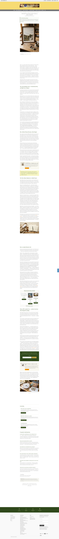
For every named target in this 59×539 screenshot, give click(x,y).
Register (55, 0)
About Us (42, 10)
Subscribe (42, 525)
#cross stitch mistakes (24, 484)
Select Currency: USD (4, 0)
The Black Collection (22, 524)
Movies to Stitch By (38, 10)
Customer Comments (32, 10)
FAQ (45, 10)
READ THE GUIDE (23, 427)
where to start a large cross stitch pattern (27, 125)
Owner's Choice (21, 526)
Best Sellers (21, 516)
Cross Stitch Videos (22, 531)
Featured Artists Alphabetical (23, 533)
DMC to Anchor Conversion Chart (23, 523)
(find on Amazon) (34, 347)
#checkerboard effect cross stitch (32, 483)
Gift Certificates (49, 0)
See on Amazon (27, 369)
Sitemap (11, 520)
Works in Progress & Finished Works (24, 518)
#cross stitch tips (29, 484)
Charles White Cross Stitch (23, 529)
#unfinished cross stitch (34, 484)
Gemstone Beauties (22, 525)
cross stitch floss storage (33, 331)
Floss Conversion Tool (19, 10)
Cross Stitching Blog (25, 10)
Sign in (52, 0)
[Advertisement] (29, 59)
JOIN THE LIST (34, 357)
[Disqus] (29, 495)
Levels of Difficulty (22, 530)
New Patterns (21, 519)
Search (45, 0)
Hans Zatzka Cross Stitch (23, 528)
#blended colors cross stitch (26, 483)
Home (14, 10)
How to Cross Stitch (22, 534)
